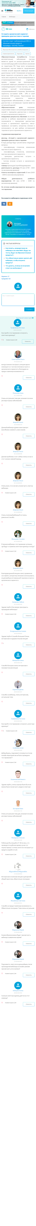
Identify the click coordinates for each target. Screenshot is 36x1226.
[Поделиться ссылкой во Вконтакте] (3, 204)
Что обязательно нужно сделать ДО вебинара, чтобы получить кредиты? (19, 260)
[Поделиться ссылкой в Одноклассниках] (9, 204)
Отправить (29, 309)
